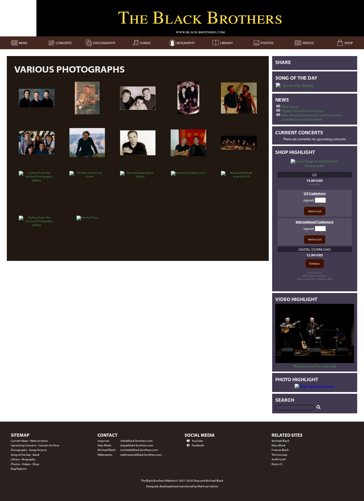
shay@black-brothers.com (136, 445)
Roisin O (277, 464)
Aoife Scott (279, 459)
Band (36, 455)
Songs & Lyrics (38, 450)
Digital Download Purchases (303, 111)
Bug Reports (18, 469)
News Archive (38, 441)
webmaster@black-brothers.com (141, 455)
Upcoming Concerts (23, 445)
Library (15, 459)
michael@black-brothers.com (139, 450)
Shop (35, 464)
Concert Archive (48, 445)
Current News (19, 441)
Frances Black (280, 450)
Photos (15, 464)
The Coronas (279, 455)
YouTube (197, 441)
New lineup (290, 106)
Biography (28, 459)
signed (308, 200)
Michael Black (280, 441)
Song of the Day (21, 455)
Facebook (198, 445)
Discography (19, 450)
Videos (26, 464)
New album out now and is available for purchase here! (312, 117)
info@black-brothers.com (136, 441)
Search (284, 400)
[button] (278, 85)
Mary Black (279, 445)
